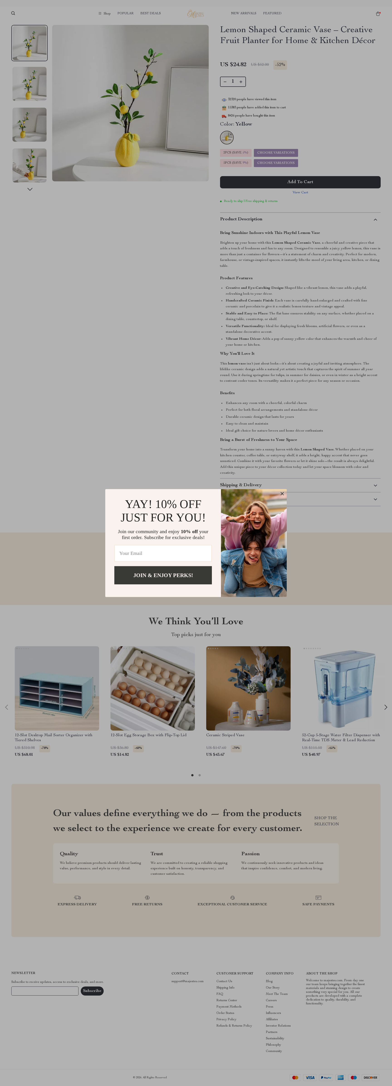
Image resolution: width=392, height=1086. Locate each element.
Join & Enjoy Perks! (163, 575)
